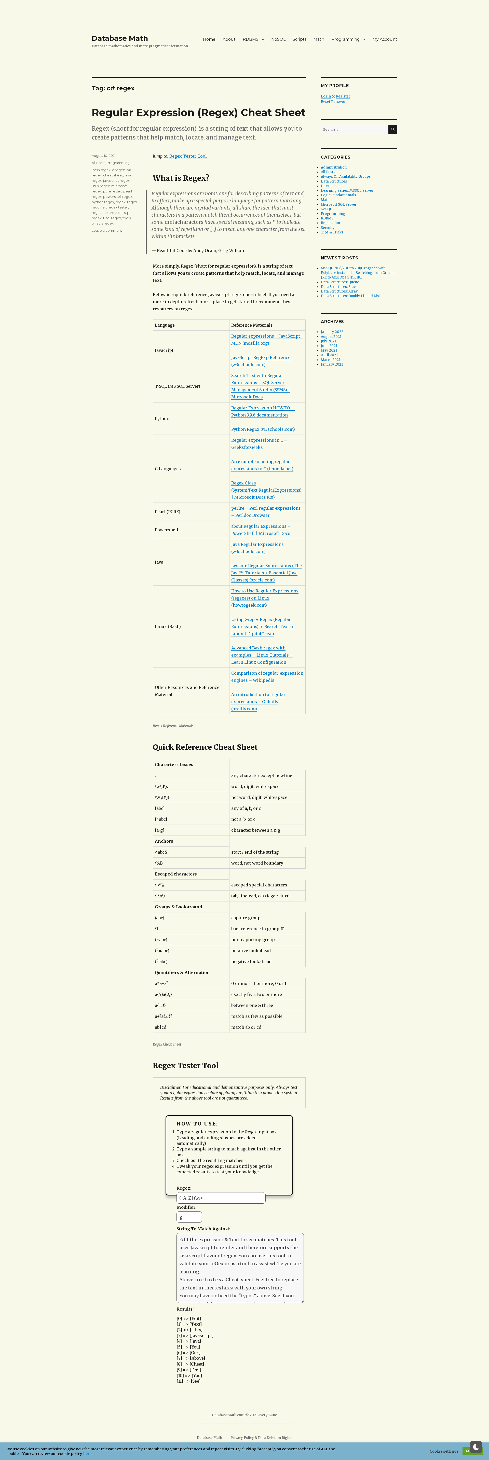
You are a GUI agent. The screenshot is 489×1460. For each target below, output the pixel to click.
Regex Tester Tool (188, 156)
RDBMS (251, 39)
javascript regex (116, 180)
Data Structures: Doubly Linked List (350, 296)
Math (319, 39)
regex (121, 202)
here (87, 1453)
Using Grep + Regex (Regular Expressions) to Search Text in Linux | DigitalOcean (262, 626)
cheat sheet (113, 175)
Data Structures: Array (339, 291)
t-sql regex (112, 218)
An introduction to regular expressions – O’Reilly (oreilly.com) (258, 701)
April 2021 (329, 355)
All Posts (98, 163)
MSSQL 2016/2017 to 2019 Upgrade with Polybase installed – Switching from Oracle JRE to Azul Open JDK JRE (357, 273)
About (229, 39)
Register (343, 96)
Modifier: (186, 1207)
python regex (103, 202)
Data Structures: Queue (340, 282)
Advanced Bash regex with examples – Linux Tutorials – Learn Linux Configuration (262, 655)
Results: (185, 1309)
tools (127, 218)
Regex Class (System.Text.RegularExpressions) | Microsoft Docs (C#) (266, 490)
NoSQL (278, 39)
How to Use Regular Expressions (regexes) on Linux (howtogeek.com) (264, 598)
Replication (330, 223)
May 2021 (329, 350)
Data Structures (334, 181)
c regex (118, 170)
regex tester (117, 207)
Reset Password (334, 102)
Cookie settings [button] (444, 1451)
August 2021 (331, 337)
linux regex (101, 186)
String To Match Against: (203, 1228)
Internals (328, 186)
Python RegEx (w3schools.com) (263, 429)
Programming (345, 39)
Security (328, 228)
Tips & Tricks (332, 232)
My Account (385, 39)
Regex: (183, 1188)
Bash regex (101, 170)
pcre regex (112, 191)
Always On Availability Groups (346, 176)
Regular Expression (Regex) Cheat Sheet (199, 112)
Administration (334, 167)
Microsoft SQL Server (339, 204)
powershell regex (117, 196)
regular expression (107, 213)
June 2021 (329, 346)
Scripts (299, 39)
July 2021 (328, 341)
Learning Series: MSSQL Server (347, 190)
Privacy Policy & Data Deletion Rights (261, 1438)
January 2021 (332, 364)
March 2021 (330, 360)
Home (209, 39)
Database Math (120, 38)
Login (326, 96)
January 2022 (332, 332)
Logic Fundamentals (338, 195)
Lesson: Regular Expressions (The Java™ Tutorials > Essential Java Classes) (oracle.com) (266, 572)
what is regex (103, 223)
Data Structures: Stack (339, 287)
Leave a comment (107, 230)
